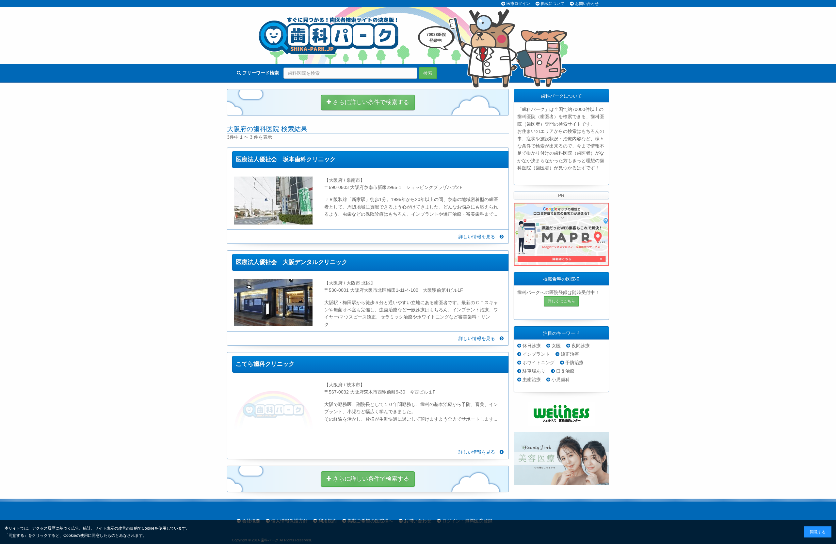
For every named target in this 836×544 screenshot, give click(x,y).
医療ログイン (518, 3)
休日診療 (531, 345)
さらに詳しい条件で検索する (370, 102)
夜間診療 (580, 345)
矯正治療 (570, 354)
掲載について (552, 3)
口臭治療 (565, 371)
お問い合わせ (587, 3)
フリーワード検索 (260, 72)
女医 (556, 345)
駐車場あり (533, 371)
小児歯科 (561, 379)
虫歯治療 (531, 379)
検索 (427, 73)
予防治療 (574, 362)
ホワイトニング (538, 362)
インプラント (536, 354)
